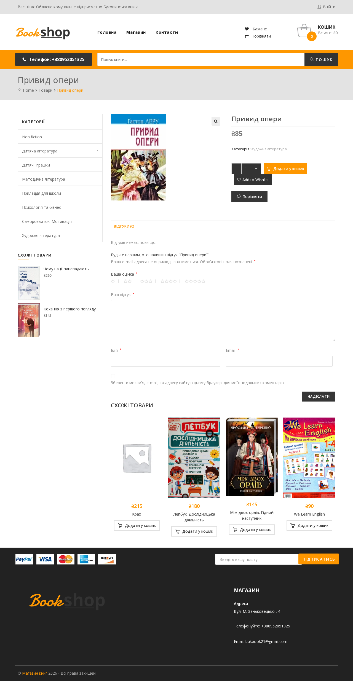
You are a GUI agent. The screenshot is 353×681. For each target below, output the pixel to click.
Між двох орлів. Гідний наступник (252, 515)
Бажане (259, 28)
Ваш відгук (122, 294)
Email (232, 350)
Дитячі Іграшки (36, 165)
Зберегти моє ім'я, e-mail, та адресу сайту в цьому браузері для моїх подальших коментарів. (198, 382)
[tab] (124, 226)
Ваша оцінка (124, 274)
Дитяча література (39, 151)
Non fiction (32, 136)
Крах (136, 514)
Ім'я (116, 350)
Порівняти (261, 36)
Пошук (323, 59)
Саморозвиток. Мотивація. (47, 221)
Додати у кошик (288, 168)
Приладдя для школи (41, 193)
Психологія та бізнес (41, 207)
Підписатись (319, 558)
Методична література (43, 179)
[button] (53, 59)
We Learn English (309, 514)
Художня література (269, 148)
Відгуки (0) (124, 226)
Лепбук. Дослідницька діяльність (194, 516)
